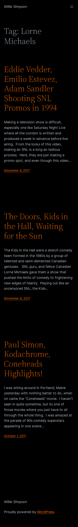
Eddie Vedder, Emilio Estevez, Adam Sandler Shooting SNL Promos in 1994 (30, 89)
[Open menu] (71, 6)
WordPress (45, 512)
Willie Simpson (15, 7)
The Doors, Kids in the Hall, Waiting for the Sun (36, 226)
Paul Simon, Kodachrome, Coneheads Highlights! (27, 359)
